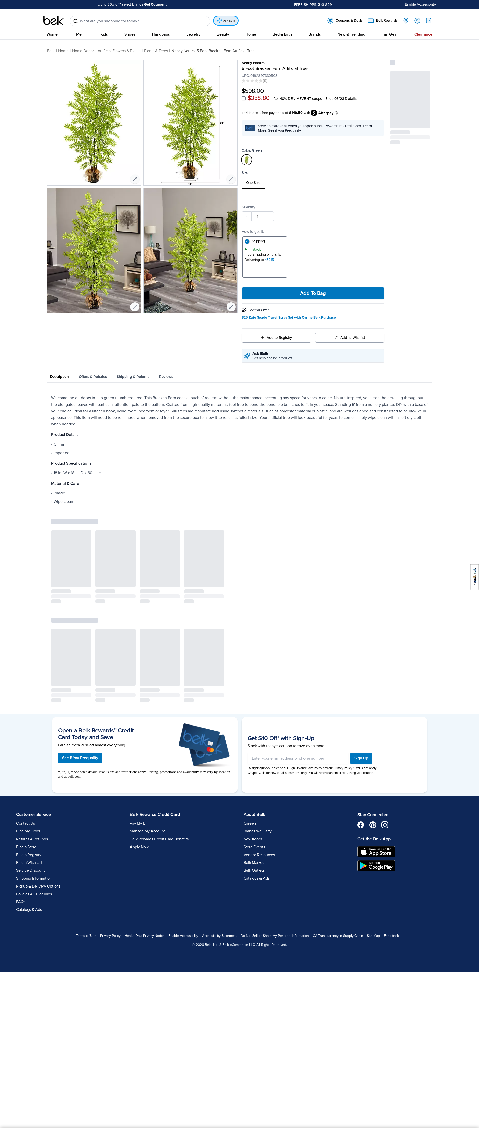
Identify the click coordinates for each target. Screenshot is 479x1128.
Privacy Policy (110, 860)
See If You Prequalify (80, 682)
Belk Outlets (254, 795)
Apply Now (177, 4)
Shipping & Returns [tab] (133, 376)
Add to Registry (279, 337)
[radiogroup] (313, 183)
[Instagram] (384, 749)
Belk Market (254, 787)
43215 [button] (269, 260)
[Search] (75, 21)
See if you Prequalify (284, 130)
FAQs (20, 826)
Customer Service (33, 739)
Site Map (373, 860)
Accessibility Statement (219, 860)
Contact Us (25, 748)
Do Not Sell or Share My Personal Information (275, 860)
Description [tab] (59, 376)
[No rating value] (252, 81)
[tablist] (239, 377)
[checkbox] (244, 98)
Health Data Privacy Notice (145, 860)
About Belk (254, 739)
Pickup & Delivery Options (38, 811)
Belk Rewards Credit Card (155, 739)
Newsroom (253, 763)
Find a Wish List (29, 787)
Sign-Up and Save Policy (305, 693)
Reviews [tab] (166, 376)
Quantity (248, 207)
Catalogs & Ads (29, 834)
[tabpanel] (239, 450)
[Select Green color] (247, 160)
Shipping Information (34, 802)
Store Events (254, 771)
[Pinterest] (372, 749)
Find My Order (28, 755)
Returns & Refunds (32, 763)
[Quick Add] (422, 121)
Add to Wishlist (352, 337)
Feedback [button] (391, 860)
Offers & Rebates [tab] (93, 376)
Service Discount (30, 795)
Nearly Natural (254, 63)
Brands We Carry (258, 755)
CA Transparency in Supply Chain (338, 860)
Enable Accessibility (420, 4)
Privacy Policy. (342, 693)
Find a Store (26, 771)
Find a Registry (28, 779)
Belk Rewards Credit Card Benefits (159, 763)
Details (350, 98)
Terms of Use (86, 860)
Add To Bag (313, 293)
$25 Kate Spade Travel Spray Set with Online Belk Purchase (289, 318)
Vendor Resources (259, 779)
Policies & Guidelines (34, 818)
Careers (250, 748)
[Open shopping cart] (429, 20)
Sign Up (361, 683)
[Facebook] (360, 749)
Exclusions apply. (365, 693)
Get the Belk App (374, 764)
